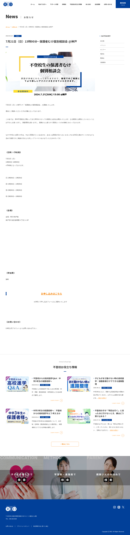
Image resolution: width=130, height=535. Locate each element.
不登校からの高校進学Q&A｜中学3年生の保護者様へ (47, 379)
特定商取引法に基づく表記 (40, 526)
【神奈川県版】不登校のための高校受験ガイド (61, 490)
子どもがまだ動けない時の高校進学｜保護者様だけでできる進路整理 (109, 381)
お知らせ (14, 27)
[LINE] (119, 507)
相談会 (17, 36)
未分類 (102, 41)
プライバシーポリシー (23, 526)
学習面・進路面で (45, 385)
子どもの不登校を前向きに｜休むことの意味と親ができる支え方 (108, 494)
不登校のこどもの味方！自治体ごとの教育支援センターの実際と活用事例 (108, 465)
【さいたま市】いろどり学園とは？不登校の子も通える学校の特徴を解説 (65, 465)
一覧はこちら (65, 444)
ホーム (8, 27)
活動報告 (103, 62)
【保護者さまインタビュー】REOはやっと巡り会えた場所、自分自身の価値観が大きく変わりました (21, 465)
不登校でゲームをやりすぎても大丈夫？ (15, 488)
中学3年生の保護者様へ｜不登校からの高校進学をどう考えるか (47, 412)
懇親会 (102, 58)
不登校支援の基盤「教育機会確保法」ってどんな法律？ (107, 488)
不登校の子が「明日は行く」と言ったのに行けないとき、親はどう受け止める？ (109, 413)
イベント (103, 45)
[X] (123, 507)
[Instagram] (114, 507)
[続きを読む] (102, 398)
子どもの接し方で (106, 420)
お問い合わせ (9, 526)
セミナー (103, 49)
